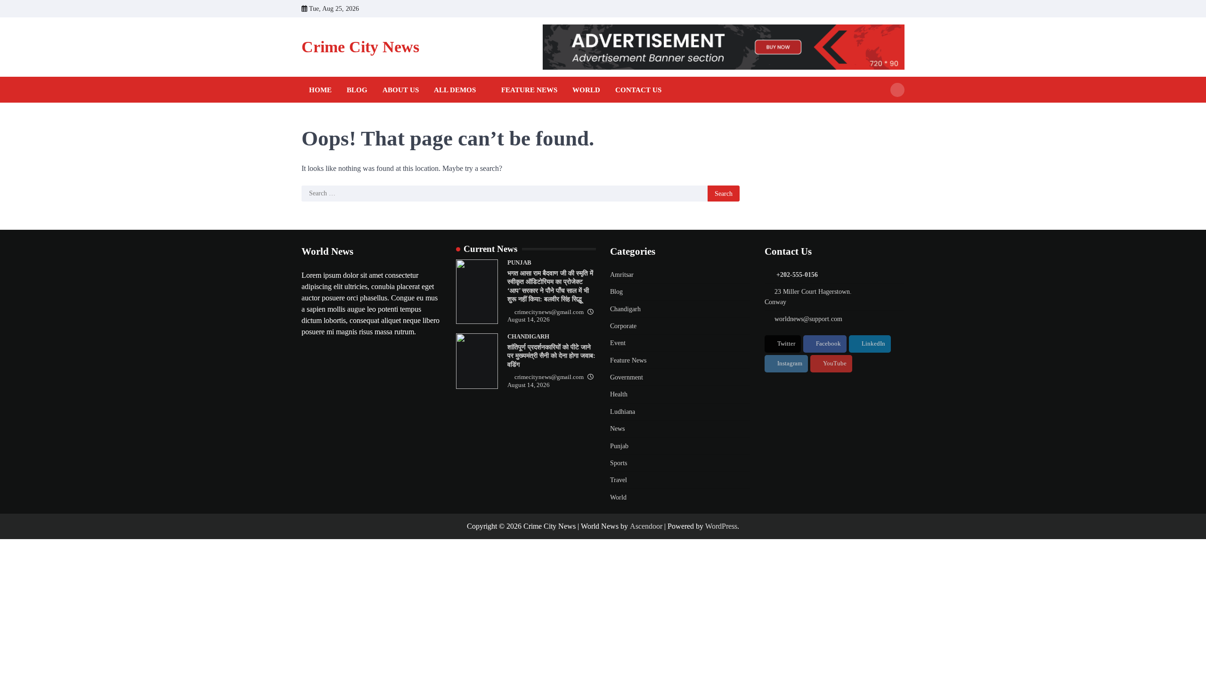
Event (618, 343)
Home (320, 90)
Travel (618, 480)
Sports (618, 463)
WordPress (721, 526)
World (586, 90)
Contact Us (638, 90)
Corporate (623, 326)
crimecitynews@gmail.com (549, 312)
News (617, 428)
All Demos (455, 90)
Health (618, 394)
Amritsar (622, 274)
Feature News (529, 90)
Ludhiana (622, 411)
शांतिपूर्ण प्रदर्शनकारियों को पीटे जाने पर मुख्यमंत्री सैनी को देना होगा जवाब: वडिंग (551, 355)
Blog (357, 90)
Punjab (519, 262)
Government (626, 377)
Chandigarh (528, 336)
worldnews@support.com (808, 319)
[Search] (897, 90)
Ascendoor (646, 526)
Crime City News (360, 47)
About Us (401, 90)
